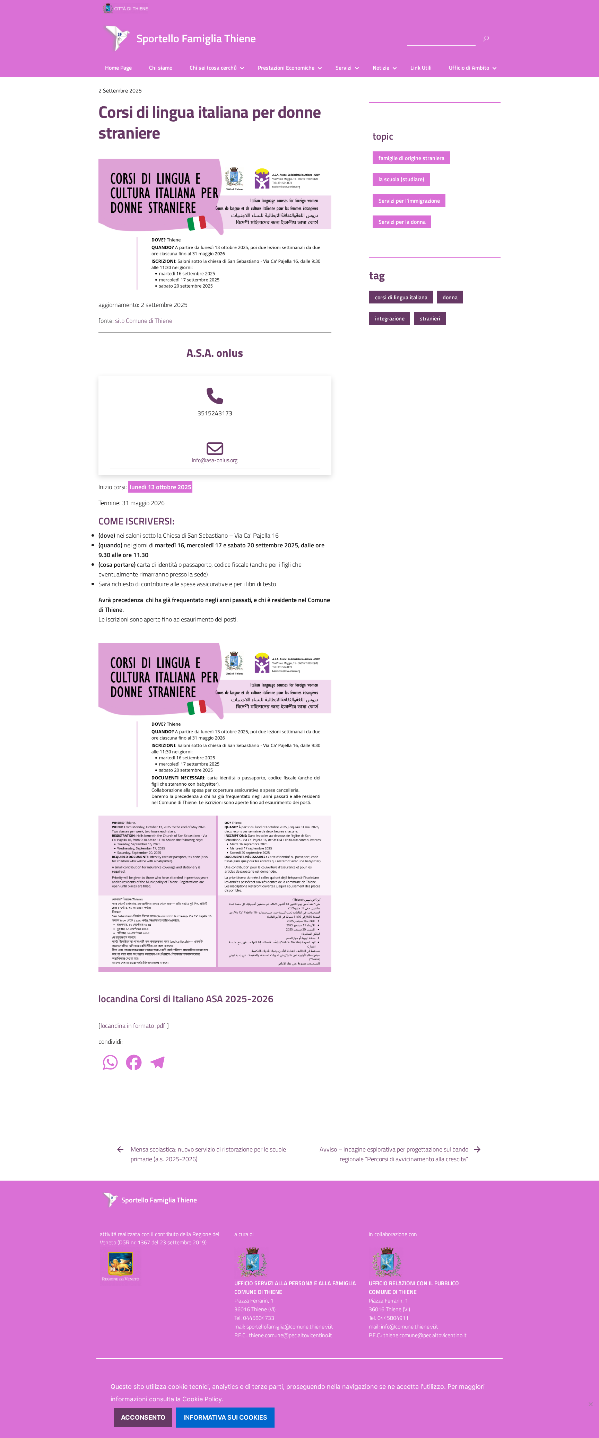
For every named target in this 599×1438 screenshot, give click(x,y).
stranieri (430, 318)
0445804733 (258, 1318)
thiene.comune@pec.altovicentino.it (290, 1335)
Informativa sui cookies (225, 1417)
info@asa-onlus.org (214, 460)
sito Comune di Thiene (143, 320)
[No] (590, 1404)
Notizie (381, 67)
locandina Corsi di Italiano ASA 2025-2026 (186, 998)
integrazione (390, 318)
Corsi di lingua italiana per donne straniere (209, 122)
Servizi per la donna (402, 222)
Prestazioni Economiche (286, 67)
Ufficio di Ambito (469, 67)
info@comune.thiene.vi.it (409, 1326)
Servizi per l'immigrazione (409, 200)
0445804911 (393, 1318)
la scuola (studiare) (401, 179)
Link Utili (421, 67)
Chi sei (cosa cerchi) (213, 67)
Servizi (343, 67)
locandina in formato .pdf (133, 1025)
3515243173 (215, 413)
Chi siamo (160, 67)
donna (450, 297)
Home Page (118, 67)
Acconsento (143, 1417)
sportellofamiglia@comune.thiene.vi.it (289, 1326)
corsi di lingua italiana (401, 297)
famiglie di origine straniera (411, 158)
